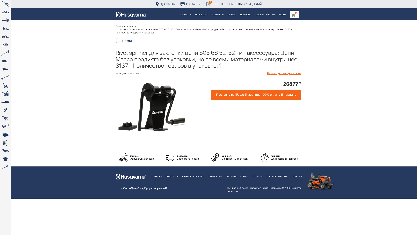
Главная (157, 176)
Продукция (201, 14)
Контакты (193, 4)
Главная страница (126, 26)
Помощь (245, 14)
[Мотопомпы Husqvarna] (5, 135)
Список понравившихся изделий (236, 3)
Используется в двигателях (284, 73)
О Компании (215, 176)
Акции (282, 14)
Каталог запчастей (193, 176)
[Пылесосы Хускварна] (5, 143)
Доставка (168, 4)
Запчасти (185, 14)
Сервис (232, 14)
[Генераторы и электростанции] (5, 118)
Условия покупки (264, 14)
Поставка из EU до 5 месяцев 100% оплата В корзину (256, 94)
